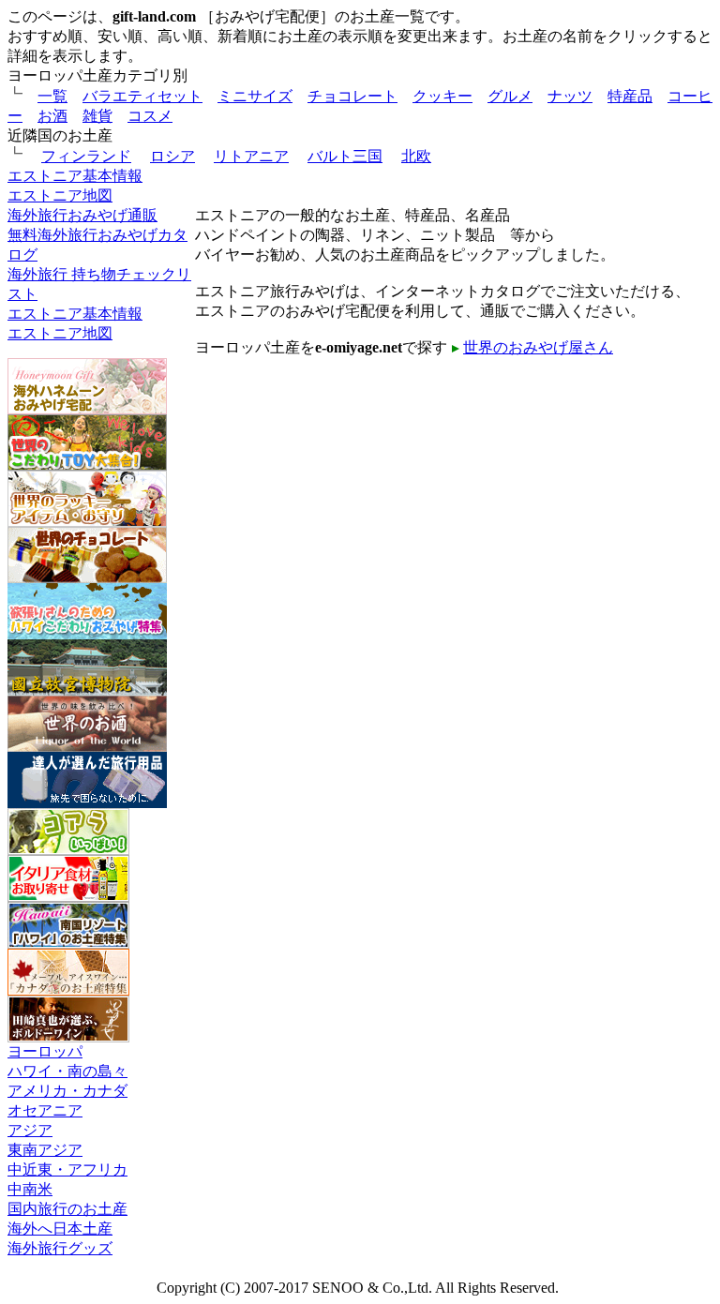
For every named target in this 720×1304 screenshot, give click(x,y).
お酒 (53, 116)
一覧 (53, 96)
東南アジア (45, 1150)
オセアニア (45, 1110)
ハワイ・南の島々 (68, 1071)
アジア (30, 1130)
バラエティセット (142, 96)
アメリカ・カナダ (68, 1091)
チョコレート (353, 96)
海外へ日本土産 (60, 1229)
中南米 (30, 1189)
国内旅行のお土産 (68, 1209)
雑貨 (97, 116)
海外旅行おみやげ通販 (83, 215)
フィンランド (86, 156)
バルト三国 (345, 156)
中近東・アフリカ (68, 1169)
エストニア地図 (60, 195)
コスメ (150, 116)
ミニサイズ (255, 96)
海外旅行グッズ (60, 1248)
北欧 (416, 156)
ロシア (172, 156)
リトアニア (251, 156)
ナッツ (570, 96)
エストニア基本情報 (75, 176)
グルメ (510, 96)
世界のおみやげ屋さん (538, 347)
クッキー (442, 96)
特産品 (630, 96)
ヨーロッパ (45, 1051)
